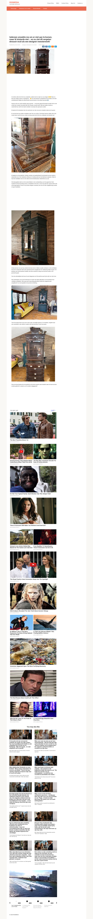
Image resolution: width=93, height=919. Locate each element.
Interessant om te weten (24, 8)
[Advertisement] (46, 22)
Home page (13, 8)
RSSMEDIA (14, 2)
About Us (73, 3)
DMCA (57, 3)
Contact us (80, 3)
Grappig (45, 8)
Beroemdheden (36, 8)
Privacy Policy (50, 3)
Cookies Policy (65, 3)
